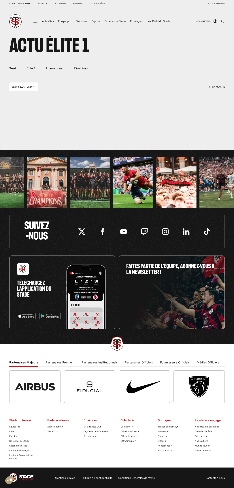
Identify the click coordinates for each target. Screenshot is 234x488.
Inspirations (163, 450)
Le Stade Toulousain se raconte (21, 457)
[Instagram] (165, 231)
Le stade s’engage (216, 3)
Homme (162, 431)
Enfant (161, 441)
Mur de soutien (202, 445)
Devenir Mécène (203, 431)
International (54, 68)
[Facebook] (102, 231)
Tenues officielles (167, 426)
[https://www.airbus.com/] (34, 386)
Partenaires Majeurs (23, 362)
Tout (12, 68)
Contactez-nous (215, 477)
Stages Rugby (53, 426)
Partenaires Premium (60, 362)
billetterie (60, 3)
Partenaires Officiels (139, 362)
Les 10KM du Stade (158, 21)
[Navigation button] (35, 21)
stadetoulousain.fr (20, 3)
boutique (42, 3)
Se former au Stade (19, 441)
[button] (9, 480)
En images (136, 21)
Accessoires (164, 445)
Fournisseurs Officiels (175, 362)
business (77, 3)
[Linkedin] (186, 231)
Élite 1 (31, 68)
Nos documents (203, 450)
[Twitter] (81, 231)
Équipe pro (64, 21)
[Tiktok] (207, 231)
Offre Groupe (127, 441)
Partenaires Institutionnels (100, 362)
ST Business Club (92, 426)
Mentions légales (65, 477)
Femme (161, 436)
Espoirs (96, 21)
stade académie (97, 3)
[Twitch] (144, 231)
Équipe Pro (14, 426)
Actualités (48, 21)
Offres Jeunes (128, 436)
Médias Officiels (208, 362)
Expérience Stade (115, 21)
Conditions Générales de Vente (136, 477)
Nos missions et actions (207, 426)
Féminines (81, 21)
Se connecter (90, 436)
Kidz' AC (50, 431)
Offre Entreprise (129, 431)
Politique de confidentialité (96, 477)
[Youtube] (123, 231)
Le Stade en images (19, 450)
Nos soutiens (201, 441)
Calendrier (126, 426)
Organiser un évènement (96, 431)
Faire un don (201, 436)
